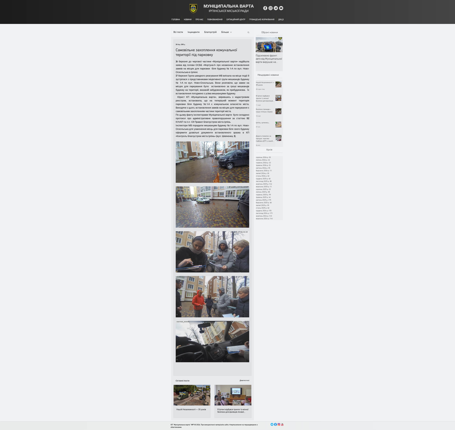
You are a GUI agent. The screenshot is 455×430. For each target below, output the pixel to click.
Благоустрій (210, 32)
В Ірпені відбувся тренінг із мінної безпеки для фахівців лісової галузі (232, 410)
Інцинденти (194, 32)
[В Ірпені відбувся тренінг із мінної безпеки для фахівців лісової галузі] (233, 395)
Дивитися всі (244, 380)
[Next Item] (279, 45)
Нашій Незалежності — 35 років (191, 409)
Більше (225, 32)
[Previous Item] (259, 45)
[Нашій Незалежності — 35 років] (192, 395)
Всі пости (178, 32)
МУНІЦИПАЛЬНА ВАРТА (229, 6)
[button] (248, 32)
